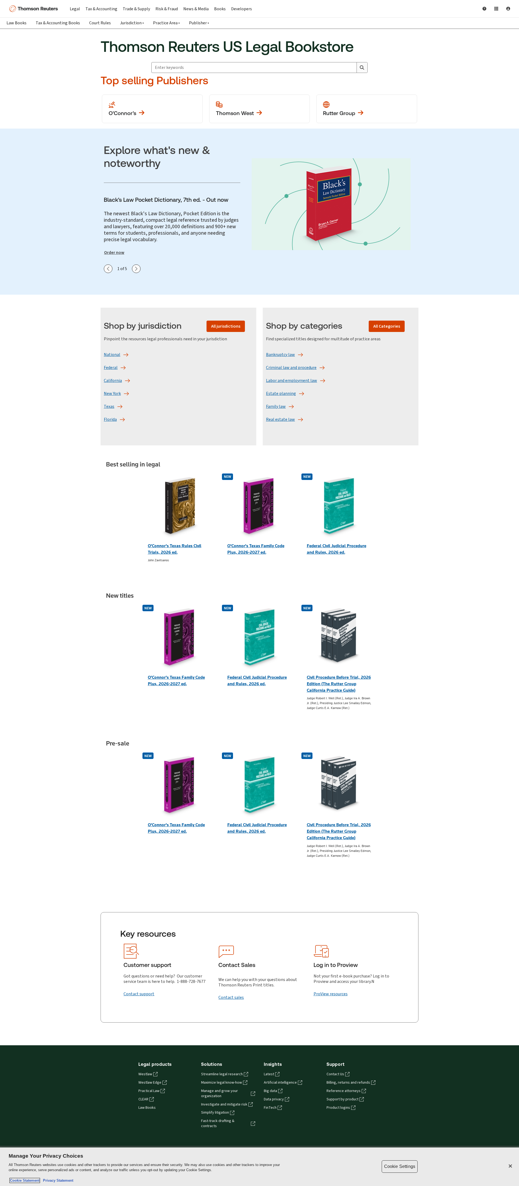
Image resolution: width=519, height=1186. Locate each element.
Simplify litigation (215, 1112)
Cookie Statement (24, 1180)
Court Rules (100, 23)
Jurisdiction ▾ (132, 23)
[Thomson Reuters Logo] (34, 8)
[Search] (362, 67)
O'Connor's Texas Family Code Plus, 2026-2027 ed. (255, 549)
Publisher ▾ (199, 23)
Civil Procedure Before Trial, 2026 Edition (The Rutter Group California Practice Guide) (339, 684)
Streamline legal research (222, 1074)
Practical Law (148, 1090)
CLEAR (143, 1099)
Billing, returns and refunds (348, 1082)
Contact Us (335, 1074)
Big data (270, 1090)
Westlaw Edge (149, 1082)
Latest (269, 1074)
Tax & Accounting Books (58, 23)
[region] (259, 1166)
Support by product (342, 1099)
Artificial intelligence (280, 1082)
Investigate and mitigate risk (224, 1104)
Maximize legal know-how (221, 1082)
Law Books (16, 23)
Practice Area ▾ (166, 23)
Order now (114, 252)
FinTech (270, 1107)
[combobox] (254, 67)
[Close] (510, 1166)
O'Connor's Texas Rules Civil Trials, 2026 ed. (174, 549)
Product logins (338, 1107)
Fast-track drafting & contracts (217, 1123)
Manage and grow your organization (219, 1093)
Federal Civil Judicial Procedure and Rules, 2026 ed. (336, 549)
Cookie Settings (399, 1166)
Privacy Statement (57, 1180)
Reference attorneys (344, 1090)
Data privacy (274, 1099)
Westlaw (145, 1074)
